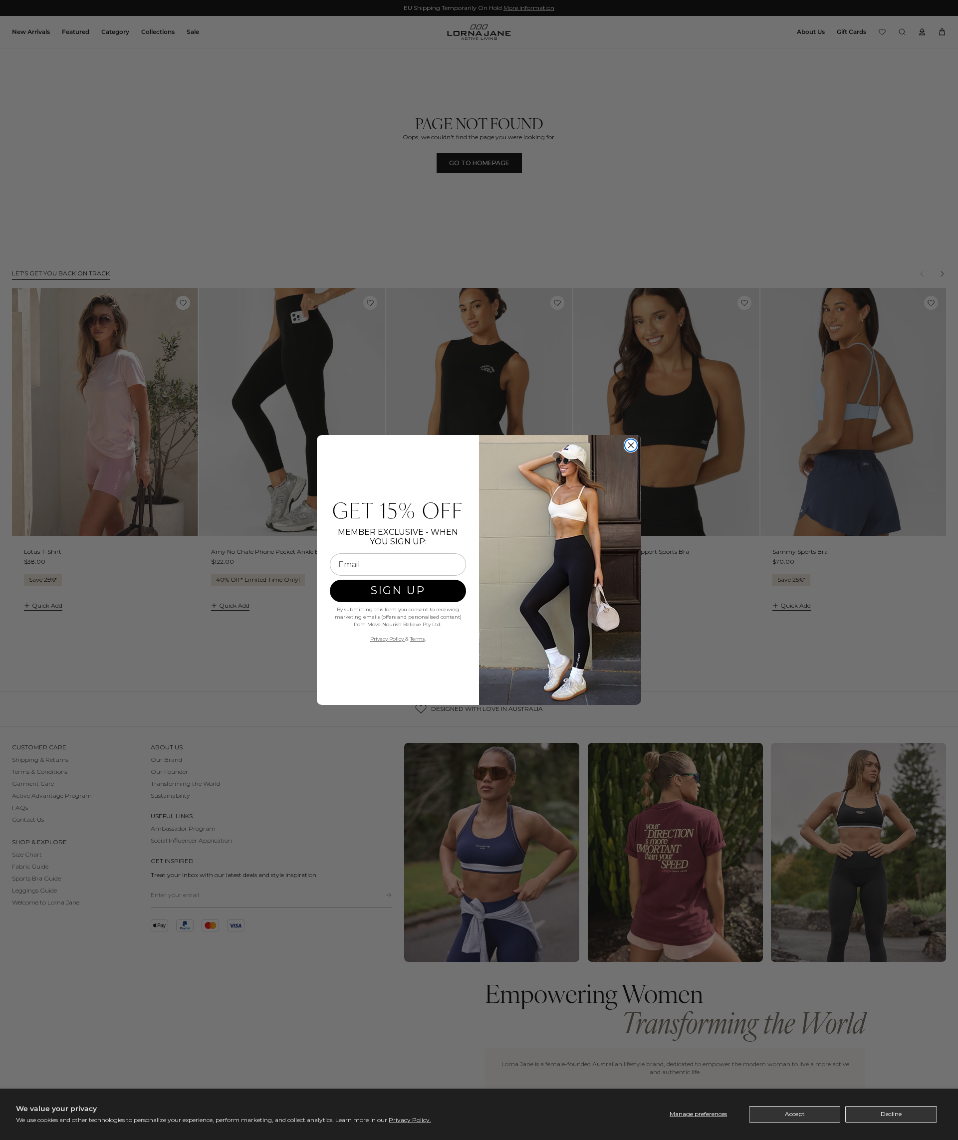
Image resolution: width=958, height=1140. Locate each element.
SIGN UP (398, 590)
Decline (891, 1114)
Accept (795, 1114)
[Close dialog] (631, 445)
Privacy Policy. (410, 1120)
